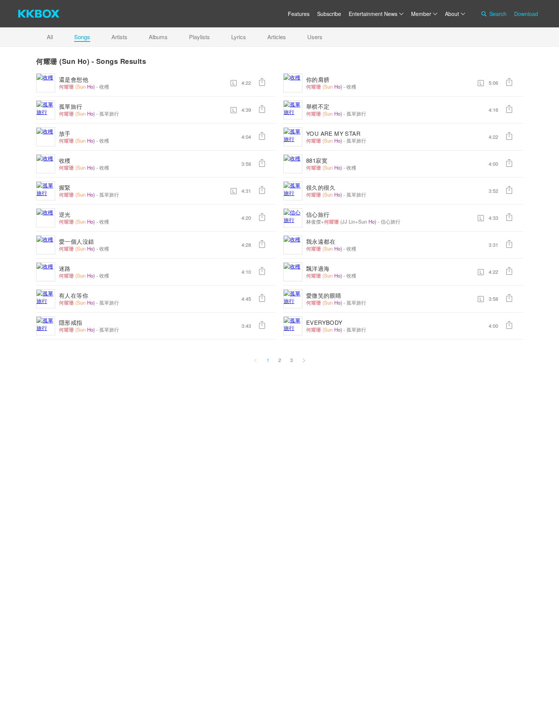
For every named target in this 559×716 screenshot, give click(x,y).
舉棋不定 (318, 106)
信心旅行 (318, 214)
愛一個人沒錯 (76, 241)
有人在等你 (73, 295)
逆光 (65, 214)
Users (314, 37)
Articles (276, 37)
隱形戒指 (71, 322)
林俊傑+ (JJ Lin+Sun (341, 221)
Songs (82, 37)
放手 (65, 133)
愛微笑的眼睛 (323, 295)
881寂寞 (316, 160)
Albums (158, 37)
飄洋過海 (318, 268)
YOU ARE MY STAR (333, 133)
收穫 (104, 86)
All (50, 37)
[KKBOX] (39, 13)
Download (526, 13)
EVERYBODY (324, 322)
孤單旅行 (71, 106)
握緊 (65, 187)
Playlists (199, 37)
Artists (119, 37)
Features (299, 13)
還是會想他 (73, 79)
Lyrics (238, 37)
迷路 (65, 268)
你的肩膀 (318, 79)
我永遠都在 (320, 241)
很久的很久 (320, 187)
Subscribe (329, 13)
